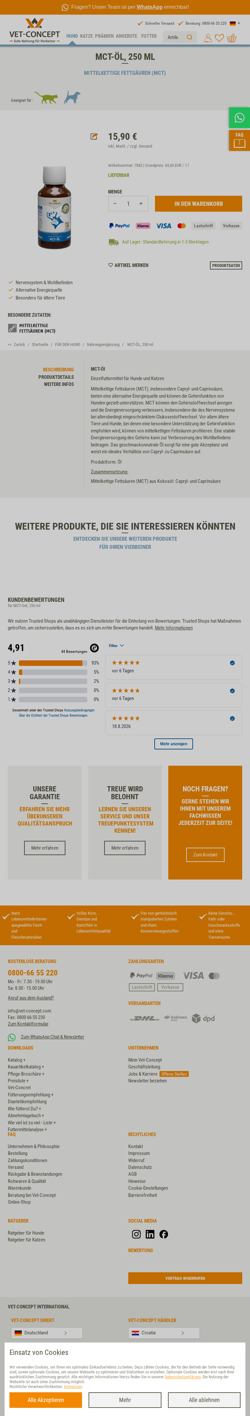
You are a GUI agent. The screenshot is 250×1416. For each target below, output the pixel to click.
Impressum (73, 1386)
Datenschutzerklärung (183, 1376)
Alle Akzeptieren (46, 1399)
